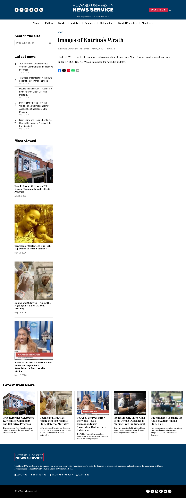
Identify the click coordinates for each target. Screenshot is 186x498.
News (60, 32)
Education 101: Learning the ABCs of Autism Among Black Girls (167, 420)
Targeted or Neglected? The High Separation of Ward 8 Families (33, 247)
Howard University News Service (74, 49)
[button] (50, 43)
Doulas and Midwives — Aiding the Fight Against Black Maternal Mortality (35, 91)
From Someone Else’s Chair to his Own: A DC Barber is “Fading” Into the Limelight (35, 123)
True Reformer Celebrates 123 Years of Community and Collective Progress (36, 66)
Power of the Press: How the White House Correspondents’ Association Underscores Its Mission (33, 366)
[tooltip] (17, 10)
